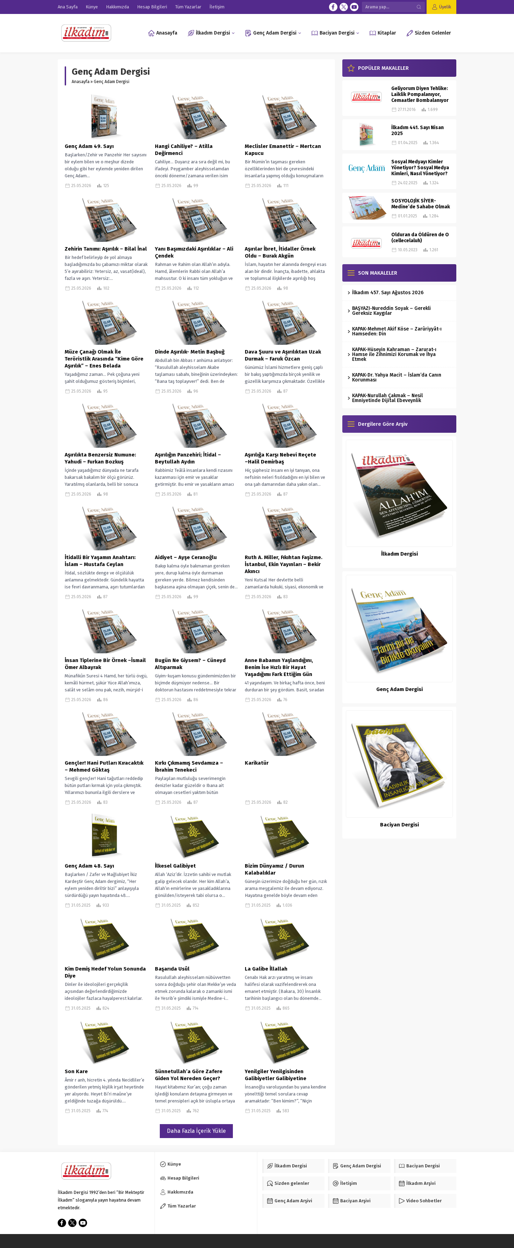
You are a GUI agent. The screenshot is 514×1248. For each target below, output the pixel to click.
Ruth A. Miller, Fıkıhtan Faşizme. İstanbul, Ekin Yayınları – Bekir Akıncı (283, 564)
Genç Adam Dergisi (399, 689)
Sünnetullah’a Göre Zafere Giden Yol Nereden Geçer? (188, 1075)
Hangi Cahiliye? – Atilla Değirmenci (184, 149)
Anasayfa (81, 81)
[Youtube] (354, 7)
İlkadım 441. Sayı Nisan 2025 (417, 130)
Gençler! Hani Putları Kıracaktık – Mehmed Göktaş (104, 766)
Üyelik (445, 6)
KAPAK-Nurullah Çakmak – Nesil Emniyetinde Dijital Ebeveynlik (387, 398)
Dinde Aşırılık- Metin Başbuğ (189, 352)
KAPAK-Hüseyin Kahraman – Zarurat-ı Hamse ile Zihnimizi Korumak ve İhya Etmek (394, 354)
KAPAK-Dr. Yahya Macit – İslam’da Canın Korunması (396, 377)
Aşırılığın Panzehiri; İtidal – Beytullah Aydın (188, 458)
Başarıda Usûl (172, 969)
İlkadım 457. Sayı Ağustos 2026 (387, 293)
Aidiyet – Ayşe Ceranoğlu (186, 557)
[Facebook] (333, 7)
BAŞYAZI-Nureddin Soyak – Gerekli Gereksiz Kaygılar (391, 310)
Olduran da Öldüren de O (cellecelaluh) (420, 238)
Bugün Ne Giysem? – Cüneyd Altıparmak (190, 663)
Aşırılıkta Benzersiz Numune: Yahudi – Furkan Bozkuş (100, 458)
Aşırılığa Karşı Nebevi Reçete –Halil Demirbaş (280, 458)
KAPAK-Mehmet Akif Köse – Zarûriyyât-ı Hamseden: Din (397, 331)
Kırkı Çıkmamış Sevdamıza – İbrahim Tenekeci (189, 766)
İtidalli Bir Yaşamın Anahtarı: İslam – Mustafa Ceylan (100, 560)
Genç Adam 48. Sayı (89, 866)
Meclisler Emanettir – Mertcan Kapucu (283, 149)
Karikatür (257, 763)
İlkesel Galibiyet (175, 866)
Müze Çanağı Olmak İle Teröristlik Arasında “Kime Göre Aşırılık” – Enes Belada (104, 359)
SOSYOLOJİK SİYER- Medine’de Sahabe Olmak (420, 204)
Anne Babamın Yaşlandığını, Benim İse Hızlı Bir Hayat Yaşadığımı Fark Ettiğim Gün (279, 667)
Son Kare (76, 1071)
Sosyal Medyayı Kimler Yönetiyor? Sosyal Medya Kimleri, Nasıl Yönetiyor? (420, 168)
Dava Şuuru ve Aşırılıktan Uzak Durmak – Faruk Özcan (283, 355)
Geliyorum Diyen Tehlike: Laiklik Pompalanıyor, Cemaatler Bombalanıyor (420, 94)
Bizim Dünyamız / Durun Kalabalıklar (274, 869)
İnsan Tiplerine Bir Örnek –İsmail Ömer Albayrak (105, 663)
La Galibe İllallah (266, 969)
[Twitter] (344, 7)
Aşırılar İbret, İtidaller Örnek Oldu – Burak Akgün (280, 252)
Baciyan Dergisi (399, 825)
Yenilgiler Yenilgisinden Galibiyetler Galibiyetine (275, 1075)
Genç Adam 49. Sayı (89, 146)
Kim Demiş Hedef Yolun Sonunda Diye (105, 972)
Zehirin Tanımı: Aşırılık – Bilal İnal (106, 249)
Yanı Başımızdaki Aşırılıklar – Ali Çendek (194, 252)
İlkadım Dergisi (399, 554)
